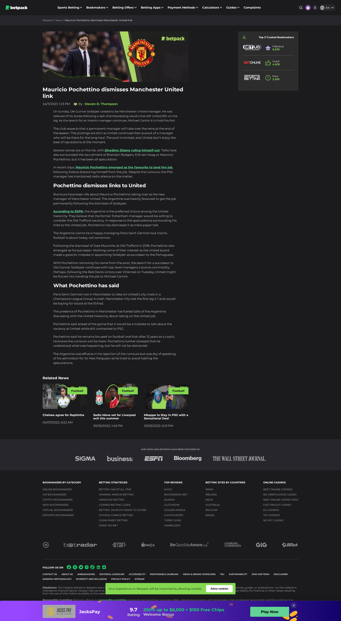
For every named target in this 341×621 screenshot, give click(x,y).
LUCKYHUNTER (173, 515)
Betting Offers (123, 7)
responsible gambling (112, 600)
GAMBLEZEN (172, 525)
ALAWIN (169, 499)
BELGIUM (211, 510)
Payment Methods (181, 7)
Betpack (48, 20)
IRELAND (211, 494)
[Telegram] (81, 568)
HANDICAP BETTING (112, 499)
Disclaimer (281, 574)
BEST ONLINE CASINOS (278, 489)
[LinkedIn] (98, 568)
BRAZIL (210, 515)
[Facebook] (69, 568)
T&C (222, 574)
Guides (231, 7)
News (58, 20)
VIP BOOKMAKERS (54, 494)
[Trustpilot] (104, 568)
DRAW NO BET (108, 525)
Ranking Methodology (57, 579)
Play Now (269, 612)
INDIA (209, 499)
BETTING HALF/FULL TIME (115, 489)
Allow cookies (219, 588)
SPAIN (209, 489)
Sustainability (238, 574)
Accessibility (137, 574)
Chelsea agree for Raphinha (63, 415)
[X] (75, 568)
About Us (67, 574)
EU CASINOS (271, 510)
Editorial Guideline (111, 574)
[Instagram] (86, 568)
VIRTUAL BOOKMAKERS (58, 510)
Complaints (252, 7)
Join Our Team (260, 574)
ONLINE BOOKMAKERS (57, 489)
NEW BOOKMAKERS (56, 504)
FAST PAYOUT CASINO (277, 504)
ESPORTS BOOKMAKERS (58, 515)
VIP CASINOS (271, 515)
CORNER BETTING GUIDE (115, 504)
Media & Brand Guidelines (199, 574)
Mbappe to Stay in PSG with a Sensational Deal (166, 416)
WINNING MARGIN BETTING (116, 494)
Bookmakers (95, 7)
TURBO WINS (172, 520)
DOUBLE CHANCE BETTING (116, 515)
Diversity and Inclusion (91, 579)
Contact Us (50, 574)
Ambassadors (86, 574)
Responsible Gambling (164, 574)
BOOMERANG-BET (176, 494)
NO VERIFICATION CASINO (280, 494)
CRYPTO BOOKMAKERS (58, 499)
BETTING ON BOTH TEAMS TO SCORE (122, 510)
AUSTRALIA (212, 504)
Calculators (210, 7)
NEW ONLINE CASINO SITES (280, 499)
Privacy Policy (120, 579)
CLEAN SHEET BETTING (113, 520)
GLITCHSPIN (171, 504)
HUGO (168, 489)
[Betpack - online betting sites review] (16, 8)
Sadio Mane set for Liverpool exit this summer (114, 416)
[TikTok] (92, 568)
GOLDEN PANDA (174, 510)
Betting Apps (151, 7)
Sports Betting (68, 7)
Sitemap (140, 579)
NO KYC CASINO (273, 520)
